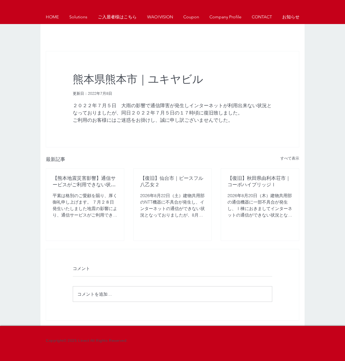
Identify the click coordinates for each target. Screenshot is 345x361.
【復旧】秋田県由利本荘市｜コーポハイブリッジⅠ (259, 181)
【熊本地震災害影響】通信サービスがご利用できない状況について (84, 181)
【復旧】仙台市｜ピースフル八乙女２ (171, 181)
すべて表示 (289, 158)
